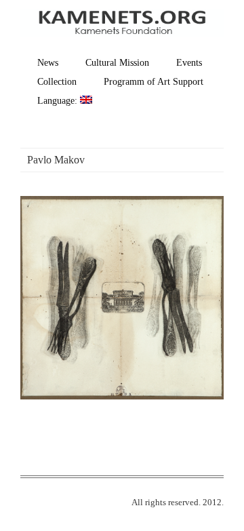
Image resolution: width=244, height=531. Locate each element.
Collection (57, 82)
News (47, 63)
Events (189, 63)
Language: (58, 101)
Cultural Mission (117, 63)
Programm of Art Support (153, 82)
